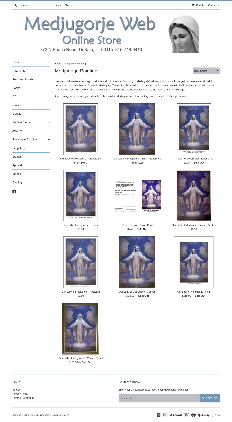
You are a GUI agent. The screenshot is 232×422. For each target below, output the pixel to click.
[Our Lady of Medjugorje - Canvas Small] (80, 329)
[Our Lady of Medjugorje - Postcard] (80, 262)
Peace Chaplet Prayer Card (137, 225)
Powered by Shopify (59, 415)
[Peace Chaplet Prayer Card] (137, 195)
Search (16, 389)
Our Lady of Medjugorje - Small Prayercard (137, 158)
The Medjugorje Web (39, 415)
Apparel (17, 165)
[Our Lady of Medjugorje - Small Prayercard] (137, 129)
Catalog (17, 182)
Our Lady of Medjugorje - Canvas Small (81, 358)
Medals (31, 113)
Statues (31, 156)
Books (31, 88)
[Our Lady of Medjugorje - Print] (194, 262)
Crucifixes (31, 105)
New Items (18, 70)
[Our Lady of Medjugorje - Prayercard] (80, 129)
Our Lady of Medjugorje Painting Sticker (194, 225)
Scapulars (18, 148)
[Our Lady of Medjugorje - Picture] (80, 195)
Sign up (69, 5)
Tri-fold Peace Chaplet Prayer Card (193, 158)
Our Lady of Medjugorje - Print (193, 291)
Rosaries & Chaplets (31, 139)
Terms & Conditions (23, 397)
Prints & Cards (31, 122)
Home (16, 62)
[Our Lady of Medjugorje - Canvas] (137, 262)
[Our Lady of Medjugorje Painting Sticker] (194, 195)
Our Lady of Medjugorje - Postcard (80, 291)
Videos (16, 173)
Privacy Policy (20, 393)
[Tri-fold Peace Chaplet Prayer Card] (194, 129)
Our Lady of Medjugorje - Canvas (137, 291)
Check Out (214, 5)
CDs (15, 96)
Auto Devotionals (22, 79)
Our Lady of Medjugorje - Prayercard (80, 158)
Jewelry (31, 131)
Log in (58, 5)
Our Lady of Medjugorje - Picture (81, 225)
